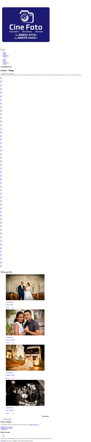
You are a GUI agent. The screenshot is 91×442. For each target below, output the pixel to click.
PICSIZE (4, 440)
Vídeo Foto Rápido (7, 419)
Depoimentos (6, 55)
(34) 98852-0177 (4, 429)
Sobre (4, 53)
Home (4, 52)
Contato (5, 56)
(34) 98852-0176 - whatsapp (7, 428)
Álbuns (4, 54)
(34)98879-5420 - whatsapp (6, 427)
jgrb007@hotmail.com (34, 424)
